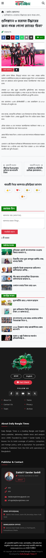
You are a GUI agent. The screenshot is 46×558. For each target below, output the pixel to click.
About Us (7, 400)
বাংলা (16, 376)
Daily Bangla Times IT (28, 554)
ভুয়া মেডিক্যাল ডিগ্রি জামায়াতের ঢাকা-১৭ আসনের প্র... (25, 310)
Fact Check (24, 382)
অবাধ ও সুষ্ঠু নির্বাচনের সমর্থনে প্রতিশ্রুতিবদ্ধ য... (24, 337)
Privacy (29, 404)
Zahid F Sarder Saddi (28, 472)
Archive (30, 408)
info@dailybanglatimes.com (18, 500)
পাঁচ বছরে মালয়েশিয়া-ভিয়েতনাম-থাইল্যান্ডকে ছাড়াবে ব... (26, 278)
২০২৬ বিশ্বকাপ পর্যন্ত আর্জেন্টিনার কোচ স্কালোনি (28, 328)
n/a (9, 488)
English (29, 376)
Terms (29, 400)
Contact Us (8, 404)
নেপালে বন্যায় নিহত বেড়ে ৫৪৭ (24, 286)
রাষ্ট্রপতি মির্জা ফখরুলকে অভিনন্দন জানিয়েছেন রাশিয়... (26, 269)
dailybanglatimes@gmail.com (19, 497)
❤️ (18, 190)
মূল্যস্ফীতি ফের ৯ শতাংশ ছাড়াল (25, 301)
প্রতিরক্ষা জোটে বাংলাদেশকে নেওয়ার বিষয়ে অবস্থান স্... (27, 251)
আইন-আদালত (12, 12)
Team (6, 408)
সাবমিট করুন (9, 231)
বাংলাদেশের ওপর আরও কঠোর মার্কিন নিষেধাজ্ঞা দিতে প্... (28, 319)
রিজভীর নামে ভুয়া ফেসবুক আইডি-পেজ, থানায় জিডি (28, 260)
